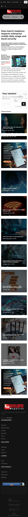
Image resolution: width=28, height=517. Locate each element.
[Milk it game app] (14, 510)
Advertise (3, 433)
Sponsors (3, 452)
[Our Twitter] (24, 2)
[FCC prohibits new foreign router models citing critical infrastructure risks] (14, 329)
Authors (3, 430)
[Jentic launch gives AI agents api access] (14, 230)
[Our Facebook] (20, 2)
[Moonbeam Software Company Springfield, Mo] (14, 500)
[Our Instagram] (2, 6)
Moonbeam (9, 417)
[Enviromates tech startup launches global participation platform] (14, 354)
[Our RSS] (5, 6)
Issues (3, 449)
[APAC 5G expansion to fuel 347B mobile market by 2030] (14, 206)
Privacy (3, 438)
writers (4, 2)
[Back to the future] (1, 2)
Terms (3, 436)
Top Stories (4, 463)
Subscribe (4, 447)
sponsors (9, 2)
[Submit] (21, 17)
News (2, 461)
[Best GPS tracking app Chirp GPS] (14, 505)
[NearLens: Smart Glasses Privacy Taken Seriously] (14, 137)
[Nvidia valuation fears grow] (14, 181)
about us (3, 425)
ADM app (3, 477)
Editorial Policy (5, 427)
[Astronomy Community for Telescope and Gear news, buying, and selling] (14, 514)
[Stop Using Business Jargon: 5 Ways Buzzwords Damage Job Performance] (14, 281)
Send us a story (15, 2)
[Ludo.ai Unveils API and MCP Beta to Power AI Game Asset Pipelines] (14, 255)
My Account (4, 474)
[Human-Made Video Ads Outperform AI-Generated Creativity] (14, 123)
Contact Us (4, 472)
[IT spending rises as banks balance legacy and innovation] (14, 305)
